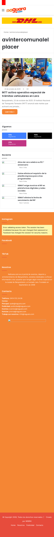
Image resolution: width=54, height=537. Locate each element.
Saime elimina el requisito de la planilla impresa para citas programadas (32, 176)
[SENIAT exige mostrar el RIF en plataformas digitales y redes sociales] (9, 189)
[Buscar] (51, 11)
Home (5, 32)
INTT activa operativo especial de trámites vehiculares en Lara (23, 94)
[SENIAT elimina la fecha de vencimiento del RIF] (9, 201)
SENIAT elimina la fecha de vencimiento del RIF (30, 198)
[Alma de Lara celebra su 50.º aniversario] (9, 165)
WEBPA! (29, 521)
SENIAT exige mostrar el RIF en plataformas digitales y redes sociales (31, 188)
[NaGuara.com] (16, 10)
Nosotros (21, 525)
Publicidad (30, 525)
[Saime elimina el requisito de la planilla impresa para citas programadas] (9, 177)
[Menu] (3, 11)
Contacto (39, 525)
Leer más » (9, 112)
